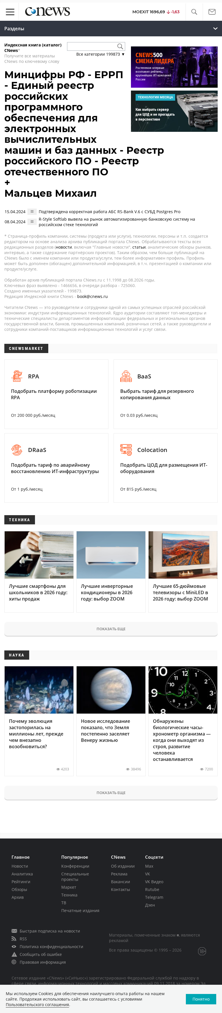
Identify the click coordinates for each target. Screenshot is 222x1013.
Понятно (201, 999)
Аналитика (22, 874)
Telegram (154, 897)
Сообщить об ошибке (41, 954)
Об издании (123, 866)
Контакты (120, 889)
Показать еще (111, 628)
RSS (23, 938)
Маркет (68, 887)
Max (149, 866)
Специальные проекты (75, 876)
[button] (194, 11)
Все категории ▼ (100, 54)
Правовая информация (43, 962)
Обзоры (19, 889)
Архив (18, 897)
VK (147, 874)
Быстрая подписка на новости (50, 931)
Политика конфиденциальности (51, 946)
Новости (20, 866)
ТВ (63, 902)
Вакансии (120, 881)
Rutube (152, 889)
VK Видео (154, 881)
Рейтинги (21, 881)
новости (64, 247)
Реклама (119, 874)
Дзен (150, 905)
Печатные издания (80, 910)
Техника (69, 895)
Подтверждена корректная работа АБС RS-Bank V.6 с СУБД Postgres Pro (109, 211)
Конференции (75, 866)
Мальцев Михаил (50, 193)
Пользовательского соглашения (37, 1004)
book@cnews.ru (92, 296)
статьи (139, 247)
